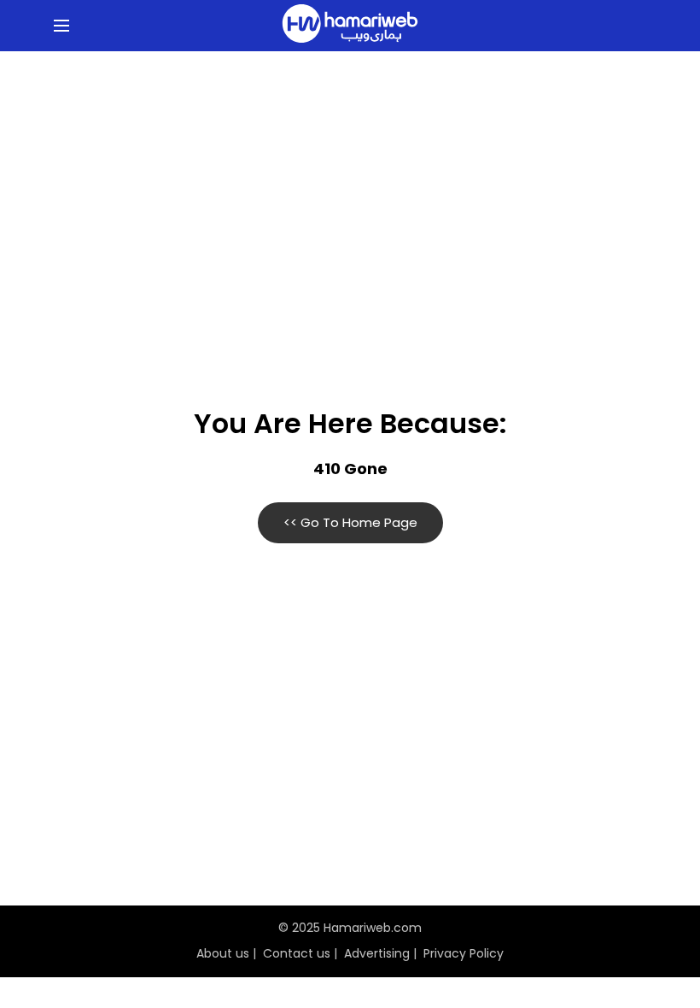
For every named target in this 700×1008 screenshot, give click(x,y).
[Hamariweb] (350, 25)
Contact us (296, 953)
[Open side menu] (59, 25)
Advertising (377, 953)
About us (222, 953)
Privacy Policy (463, 953)
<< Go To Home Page (350, 522)
